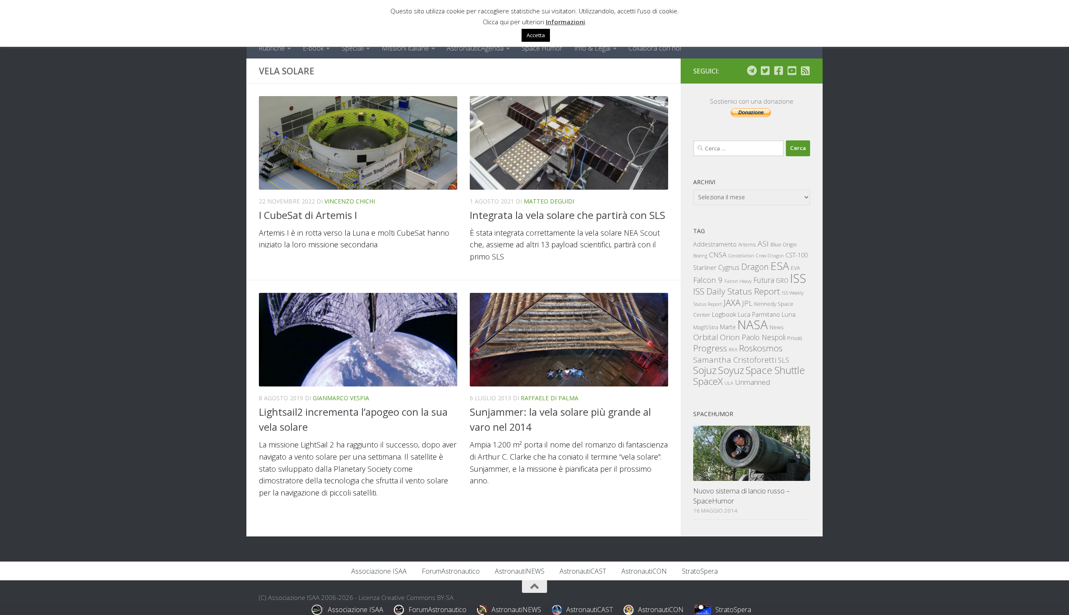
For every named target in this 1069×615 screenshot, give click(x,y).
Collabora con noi (654, 48)
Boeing (700, 255)
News (777, 327)
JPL (747, 303)
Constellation (741, 256)
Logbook (724, 314)
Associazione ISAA (379, 571)
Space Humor (542, 48)
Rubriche (271, 48)
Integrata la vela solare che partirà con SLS (567, 215)
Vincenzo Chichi (349, 201)
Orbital (705, 337)
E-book (313, 48)
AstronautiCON (644, 571)
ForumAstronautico (451, 571)
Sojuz (705, 370)
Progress (710, 348)
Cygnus (729, 267)
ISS (798, 278)
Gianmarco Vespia (341, 398)
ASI (763, 243)
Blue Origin (783, 244)
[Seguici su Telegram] (752, 71)
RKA (733, 349)
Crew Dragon (770, 255)
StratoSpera (700, 571)
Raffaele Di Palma (549, 398)
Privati (794, 338)
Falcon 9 (708, 279)
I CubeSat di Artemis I (308, 215)
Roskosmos (761, 348)
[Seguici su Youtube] (792, 71)
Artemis (747, 244)
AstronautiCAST (583, 571)
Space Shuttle (775, 370)
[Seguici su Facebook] (778, 71)
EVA (795, 268)
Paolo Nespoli (763, 337)
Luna (788, 314)
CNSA (718, 254)
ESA (779, 265)
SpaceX (708, 381)
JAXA (732, 302)
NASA (752, 324)
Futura (763, 280)
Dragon (755, 266)
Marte (728, 327)
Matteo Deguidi (549, 201)
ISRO (782, 281)
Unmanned (752, 382)
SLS (783, 360)
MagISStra (705, 327)
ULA (728, 383)
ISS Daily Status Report (736, 291)
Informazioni (565, 22)
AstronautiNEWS (520, 571)
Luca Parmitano (759, 314)
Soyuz (731, 370)
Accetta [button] (536, 35)
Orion (730, 337)
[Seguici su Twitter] (765, 71)
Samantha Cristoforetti (734, 359)
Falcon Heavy (738, 281)
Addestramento (715, 244)
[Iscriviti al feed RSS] (805, 71)
